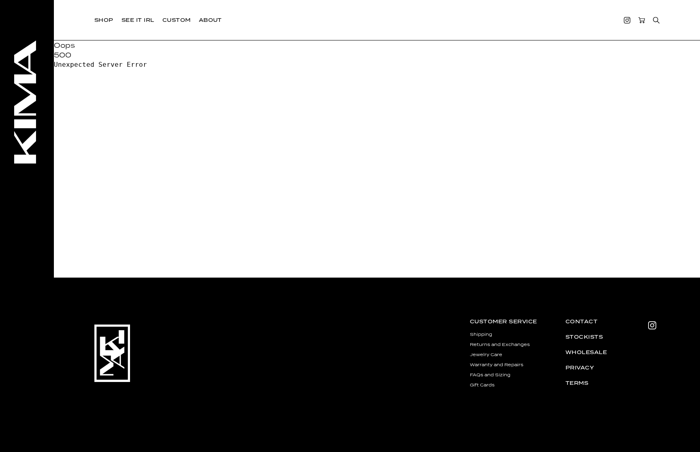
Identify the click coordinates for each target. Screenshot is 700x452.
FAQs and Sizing (490, 375)
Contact (582, 321)
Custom (176, 20)
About (210, 20)
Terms (577, 383)
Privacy (580, 367)
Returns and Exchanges (500, 344)
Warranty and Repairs (496, 364)
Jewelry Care (486, 354)
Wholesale (586, 352)
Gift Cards (482, 385)
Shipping (481, 334)
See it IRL (138, 20)
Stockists (584, 336)
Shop (103, 20)
